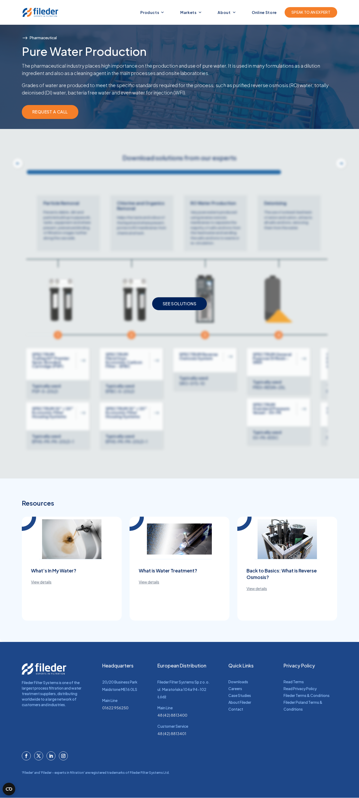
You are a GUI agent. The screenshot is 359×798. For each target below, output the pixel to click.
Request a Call (50, 111)
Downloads (238, 681)
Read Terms (294, 681)
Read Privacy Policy (300, 688)
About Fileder (239, 702)
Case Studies (239, 695)
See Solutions (179, 303)
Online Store (264, 12)
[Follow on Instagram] (63, 755)
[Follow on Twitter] (38, 755)
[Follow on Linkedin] (51, 755)
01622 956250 (115, 707)
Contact (235, 709)
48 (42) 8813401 (171, 733)
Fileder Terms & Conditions (307, 695)
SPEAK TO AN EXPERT (310, 12)
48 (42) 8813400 (172, 715)
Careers (235, 688)
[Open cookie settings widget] (9, 789)
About (224, 12)
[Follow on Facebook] (26, 755)
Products (149, 12)
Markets (188, 12)
